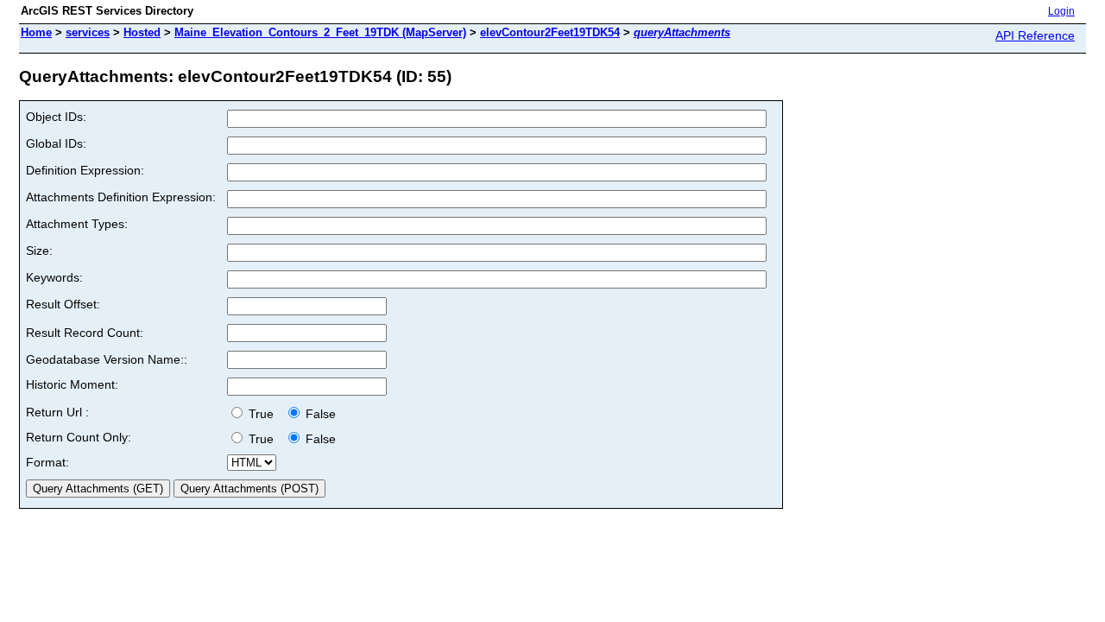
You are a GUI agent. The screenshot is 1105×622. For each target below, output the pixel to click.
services (88, 32)
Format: (47, 462)
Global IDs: (56, 143)
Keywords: (54, 277)
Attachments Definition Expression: (121, 197)
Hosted (142, 32)
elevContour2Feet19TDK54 (550, 32)
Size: (39, 250)
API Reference (1035, 35)
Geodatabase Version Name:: (106, 359)
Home (36, 32)
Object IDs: (56, 117)
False (319, 414)
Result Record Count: (84, 333)
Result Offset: (63, 304)
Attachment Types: (77, 224)
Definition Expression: (85, 170)
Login (1061, 11)
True (263, 414)
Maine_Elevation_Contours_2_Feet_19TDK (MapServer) (320, 32)
